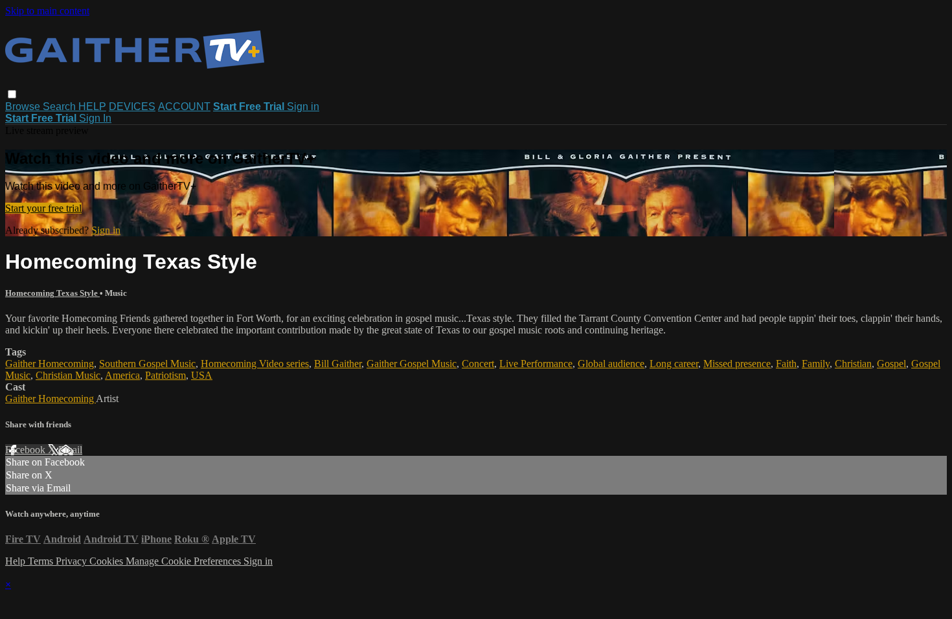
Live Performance (535, 363)
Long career (674, 363)
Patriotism (165, 375)
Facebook (26, 449)
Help (16, 561)
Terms (42, 561)
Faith (786, 363)
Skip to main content (47, 10)
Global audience (611, 363)
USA (201, 375)
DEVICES (132, 106)
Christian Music (68, 375)
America (122, 375)
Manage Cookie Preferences (185, 561)
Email (70, 449)
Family (816, 363)
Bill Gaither (337, 363)
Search (60, 106)
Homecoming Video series (255, 363)
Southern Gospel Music (147, 363)
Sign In (95, 118)
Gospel (891, 363)
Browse (24, 106)
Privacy (72, 561)
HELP (92, 106)
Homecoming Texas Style (52, 293)
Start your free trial (43, 208)
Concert (478, 363)
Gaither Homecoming (49, 363)
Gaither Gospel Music (412, 363)
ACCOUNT (184, 106)
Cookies (107, 561)
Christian (853, 363)
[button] (12, 94)
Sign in (303, 106)
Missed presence (737, 363)
